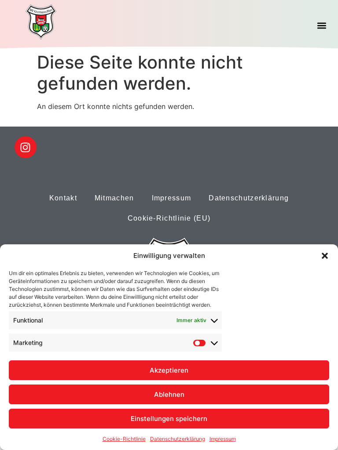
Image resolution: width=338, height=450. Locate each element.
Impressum (222, 438)
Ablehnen (169, 394)
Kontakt (63, 198)
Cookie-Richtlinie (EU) (169, 218)
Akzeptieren (169, 370)
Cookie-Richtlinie (124, 438)
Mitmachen (114, 198)
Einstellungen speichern (169, 418)
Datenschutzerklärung (177, 438)
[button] (324, 255)
